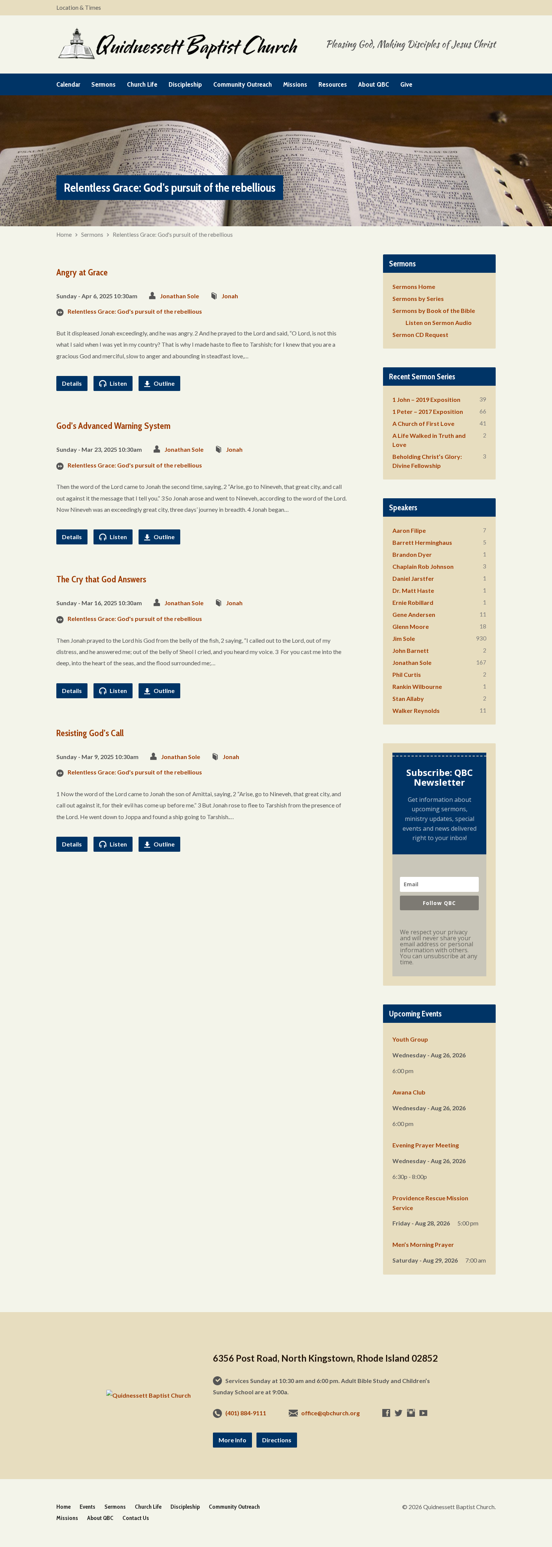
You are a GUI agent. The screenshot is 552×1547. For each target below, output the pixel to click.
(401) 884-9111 (245, 1412)
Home (64, 234)
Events (87, 1506)
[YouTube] (423, 1413)
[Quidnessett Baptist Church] (148, 1395)
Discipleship (185, 84)
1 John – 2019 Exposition (426, 399)
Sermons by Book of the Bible (433, 310)
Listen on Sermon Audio (439, 322)
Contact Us (135, 1517)
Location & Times (78, 7)
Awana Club (408, 1092)
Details (72, 383)
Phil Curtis (406, 674)
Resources (332, 84)
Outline (163, 383)
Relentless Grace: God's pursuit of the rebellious (173, 234)
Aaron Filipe (409, 530)
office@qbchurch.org (330, 1412)
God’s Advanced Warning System (113, 425)
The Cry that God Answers (101, 579)
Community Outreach (242, 84)
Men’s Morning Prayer (423, 1244)
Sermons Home (413, 286)
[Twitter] (399, 1413)
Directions (276, 1439)
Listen (118, 383)
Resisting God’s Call (90, 733)
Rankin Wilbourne (417, 686)
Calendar (68, 84)
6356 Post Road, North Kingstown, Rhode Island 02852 (325, 1358)
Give (406, 84)
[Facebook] (386, 1413)
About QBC (373, 84)
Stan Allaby (408, 698)
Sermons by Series (418, 298)
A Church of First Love (423, 423)
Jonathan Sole (179, 295)
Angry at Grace (82, 272)
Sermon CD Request (420, 334)
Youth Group (410, 1039)
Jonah (230, 295)
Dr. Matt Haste (413, 590)
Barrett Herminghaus (422, 542)
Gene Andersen (413, 614)
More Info (232, 1439)
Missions (295, 84)
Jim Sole (403, 638)
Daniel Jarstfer (413, 578)
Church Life (142, 84)
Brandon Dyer (412, 554)
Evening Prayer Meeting (425, 1145)
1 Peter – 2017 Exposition (427, 411)
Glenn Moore (410, 626)
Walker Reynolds (416, 710)
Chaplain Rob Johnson (423, 566)
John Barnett (410, 650)
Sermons (103, 84)
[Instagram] (411, 1413)
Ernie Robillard (412, 602)
